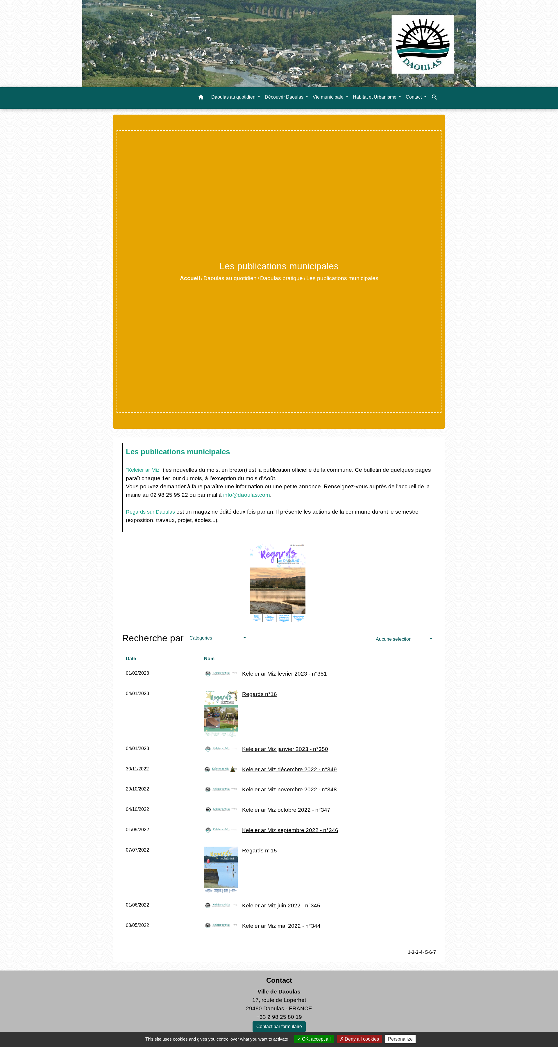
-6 (430, 952)
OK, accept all (316, 1039)
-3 (416, 952)
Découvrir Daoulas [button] (285, 97)
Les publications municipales (342, 278)
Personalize (400, 1039)
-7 (434, 952)
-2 (412, 952)
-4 (421, 952)
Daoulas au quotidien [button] (234, 97)
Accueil (190, 278)
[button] (201, 98)
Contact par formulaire (279, 1026)
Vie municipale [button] (329, 97)
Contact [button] (414, 97)
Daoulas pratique (281, 278)
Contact (279, 980)
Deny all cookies (361, 1039)
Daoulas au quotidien (230, 278)
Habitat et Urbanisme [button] (375, 97)
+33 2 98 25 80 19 (279, 1017)
